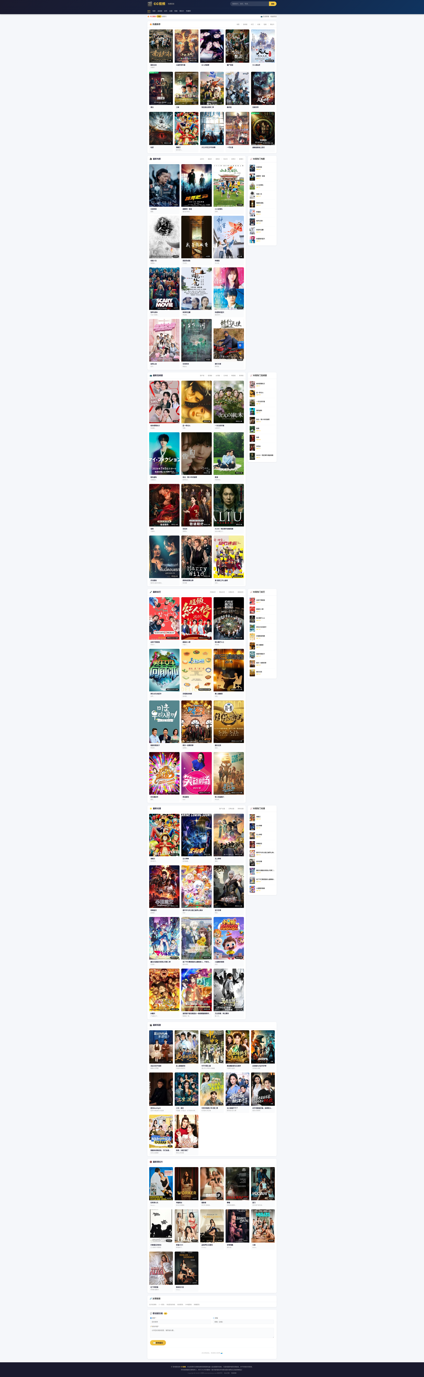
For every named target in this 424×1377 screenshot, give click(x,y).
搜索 (272, 4)
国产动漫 (222, 808)
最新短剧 (157, 1025)
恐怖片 (233, 159)
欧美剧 (241, 375)
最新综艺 (157, 592)
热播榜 (188, 11)
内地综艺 (213, 592)
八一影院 (161, 1304)
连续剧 (160, 11)
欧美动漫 (240, 808)
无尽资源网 (152, 1304)
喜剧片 (210, 159)
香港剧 (210, 375)
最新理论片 (158, 1162)
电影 (154, 11)
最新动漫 (157, 808)
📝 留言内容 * (154, 1326)
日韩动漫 (231, 808)
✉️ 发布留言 (158, 1343)
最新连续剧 (158, 375)
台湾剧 (218, 375)
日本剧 (225, 375)
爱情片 (218, 159)
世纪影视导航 (171, 1304)
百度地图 (233, 1373)
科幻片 (225, 159)
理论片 (181, 11)
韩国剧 (233, 375)
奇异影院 (180, 1304)
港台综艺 (222, 592)
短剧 (175, 11)
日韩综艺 (231, 592)
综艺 (165, 11)
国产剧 (202, 375)
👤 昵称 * (153, 1318)
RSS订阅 (226, 1373)
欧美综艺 (240, 592)
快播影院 (197, 1304)
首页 (148, 11)
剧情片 (241, 159)
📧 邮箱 (215, 1318)
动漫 (170, 11)
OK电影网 (188, 1304)
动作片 (202, 159)
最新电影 (157, 159)
